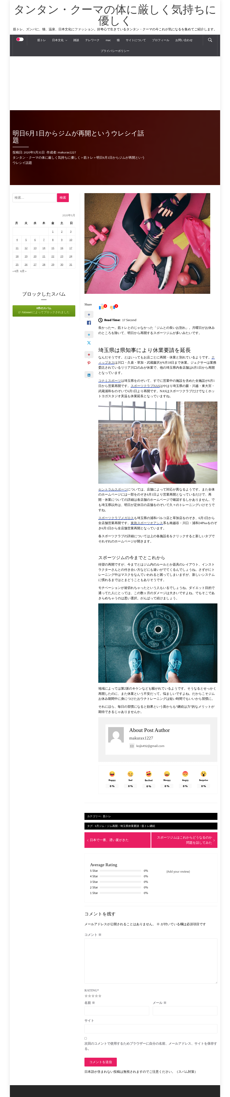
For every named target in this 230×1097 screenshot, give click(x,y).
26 (26, 264)
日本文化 (58, 40)
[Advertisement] (115, 83)
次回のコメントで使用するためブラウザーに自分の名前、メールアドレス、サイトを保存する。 (150, 1046)
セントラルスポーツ (112, 489)
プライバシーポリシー (115, 51)
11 (17, 248)
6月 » (23, 271)
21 (43, 256)
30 (61, 264)
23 (61, 256)
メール (160, 1003)
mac (108, 40)
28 (43, 264)
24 (70, 256)
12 (26, 248)
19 (26, 256)
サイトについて (136, 40)
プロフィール (160, 40)
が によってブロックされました (44, 310)
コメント (93, 935)
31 (70, 264)
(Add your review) (178, 871)
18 (17, 256)
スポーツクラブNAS (145, 386)
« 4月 (16, 271)
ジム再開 (112, 825)
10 (70, 239)
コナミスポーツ (109, 380)
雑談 (76, 40)
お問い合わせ (184, 40)
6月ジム (99, 825)
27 (35, 264)
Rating (91, 990)
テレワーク (92, 40)
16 (61, 248)
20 (35, 256)
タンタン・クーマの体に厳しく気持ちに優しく (115, 15)
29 (52, 264)
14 (43, 248)
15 (52, 248)
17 (70, 248)
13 (35, 248)
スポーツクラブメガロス (116, 518)
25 (17, 264)
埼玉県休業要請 (129, 825)
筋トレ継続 (148, 825)
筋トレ (41, 40)
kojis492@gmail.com (150, 746)
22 (52, 256)
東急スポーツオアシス (147, 523)
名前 (89, 1003)
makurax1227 (67, 152)
